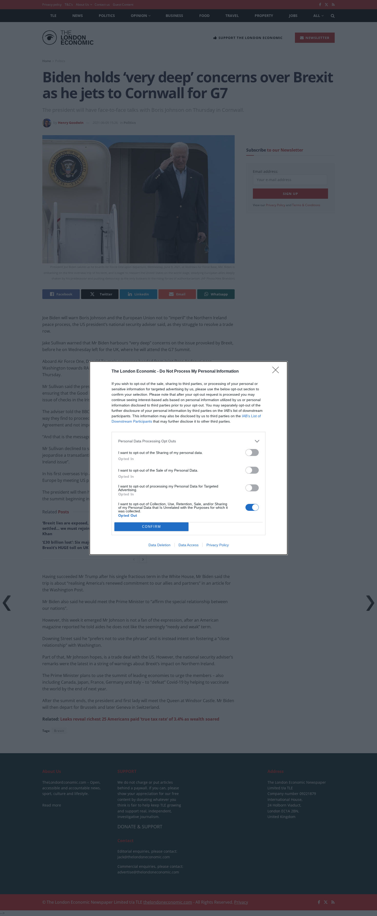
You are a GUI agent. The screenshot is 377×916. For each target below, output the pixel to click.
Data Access (188, 545)
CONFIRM (151, 527)
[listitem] (188, 441)
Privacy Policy (217, 545)
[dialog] (188, 458)
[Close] (277, 371)
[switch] (252, 452)
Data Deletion (159, 545)
